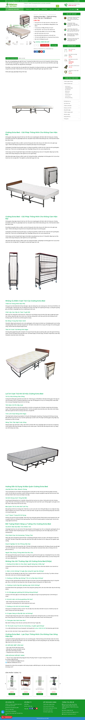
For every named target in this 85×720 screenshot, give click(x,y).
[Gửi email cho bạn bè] (39, 52)
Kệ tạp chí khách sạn (12, 689)
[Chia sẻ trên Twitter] (37, 52)
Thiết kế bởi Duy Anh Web (42, 718)
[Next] (30, 26)
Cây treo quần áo (68, 94)
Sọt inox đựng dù (40, 689)
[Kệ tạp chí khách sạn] (12, 681)
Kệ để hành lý (67, 96)
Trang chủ (29, 9)
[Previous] (7, 26)
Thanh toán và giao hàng (48, 704)
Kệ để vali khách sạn (25, 689)
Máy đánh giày (67, 110)
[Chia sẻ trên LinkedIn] (44, 52)
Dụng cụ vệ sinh (67, 107)
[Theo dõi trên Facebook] (74, 1)
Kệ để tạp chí (67, 86)
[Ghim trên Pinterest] (42, 52)
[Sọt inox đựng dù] (39, 681)
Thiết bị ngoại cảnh (68, 112)
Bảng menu (67, 91)
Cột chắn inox (67, 103)
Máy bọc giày (67, 114)
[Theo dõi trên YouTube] (37, 708)
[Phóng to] (7, 38)
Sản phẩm (44, 9)
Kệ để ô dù (67, 92)
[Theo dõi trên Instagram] (75, 1)
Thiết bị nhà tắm (67, 105)
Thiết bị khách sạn (68, 83)
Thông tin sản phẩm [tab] (11, 58)
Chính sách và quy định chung (50, 708)
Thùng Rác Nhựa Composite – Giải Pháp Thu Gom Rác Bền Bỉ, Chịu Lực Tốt (73, 25)
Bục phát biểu (68, 89)
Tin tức (52, 9)
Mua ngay (54, 45)
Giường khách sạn (69, 87)
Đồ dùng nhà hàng (68, 97)
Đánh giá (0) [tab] (22, 58)
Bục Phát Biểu (53, 689)
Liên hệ (58, 9)
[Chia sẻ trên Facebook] (35, 52)
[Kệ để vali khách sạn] (26, 681)
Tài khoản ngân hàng (48, 711)
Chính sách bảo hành (48, 710)
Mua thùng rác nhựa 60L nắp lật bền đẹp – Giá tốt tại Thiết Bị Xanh (72, 34)
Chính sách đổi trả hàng (48, 706)
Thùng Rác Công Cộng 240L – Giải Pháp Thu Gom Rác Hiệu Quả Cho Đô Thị (73, 30)
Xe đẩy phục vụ (67, 101)
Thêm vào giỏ (44, 45)
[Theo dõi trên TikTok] (76, 1)
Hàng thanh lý (67, 116)
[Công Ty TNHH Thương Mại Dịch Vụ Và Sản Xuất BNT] (13, 5)
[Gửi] (57, 6)
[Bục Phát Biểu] (53, 681)
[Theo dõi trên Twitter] (77, 1)
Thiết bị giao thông (68, 81)
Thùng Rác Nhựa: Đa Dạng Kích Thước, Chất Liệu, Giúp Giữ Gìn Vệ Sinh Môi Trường (73, 19)
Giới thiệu (36, 9)
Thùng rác (66, 118)
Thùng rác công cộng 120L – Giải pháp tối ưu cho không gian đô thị (73, 39)
